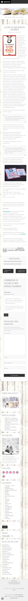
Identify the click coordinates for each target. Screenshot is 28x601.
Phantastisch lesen (7, 567)
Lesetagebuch (8, 506)
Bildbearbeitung (9, 488)
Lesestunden (5, 558)
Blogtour (7, 491)
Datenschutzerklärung (14, 582)
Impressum (14, 580)
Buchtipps (7, 494)
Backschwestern (6, 546)
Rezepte (7, 511)
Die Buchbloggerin (7, 549)
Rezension (7, 509)
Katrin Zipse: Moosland (11, 430)
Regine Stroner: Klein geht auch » (21, 271)
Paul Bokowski (6, 211)
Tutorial (7, 514)
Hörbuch (7, 499)
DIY (6, 497)
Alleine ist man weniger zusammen (13, 249)
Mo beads (4, 566)
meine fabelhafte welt (7, 563)
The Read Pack (6, 569)
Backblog (23, 234)
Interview (7, 500)
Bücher (5, 249)
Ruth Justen (5, 571)
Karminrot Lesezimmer (8, 554)
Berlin (16, 250)
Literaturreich (5, 559)
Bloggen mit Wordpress (11, 490)
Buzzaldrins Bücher (7, 548)
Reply (6, 315)
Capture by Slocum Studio (17, 597)
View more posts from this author (12, 264)
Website (6, 368)
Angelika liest (5, 545)
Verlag (6, 517)
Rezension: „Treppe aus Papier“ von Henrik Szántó (11, 418)
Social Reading (8, 512)
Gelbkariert (5, 551)
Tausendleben (5, 572)
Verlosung (7, 518)
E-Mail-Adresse (8, 363)
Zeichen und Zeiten (7, 574)
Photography (8, 508)
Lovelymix (4, 561)
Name (6, 357)
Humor (5, 251)
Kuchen (7, 505)
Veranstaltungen (9, 515)
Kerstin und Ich (6, 556)
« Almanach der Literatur (7, 271)
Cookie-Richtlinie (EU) (14, 583)
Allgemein (20, 248)
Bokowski (22, 250)
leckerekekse (7, 292)
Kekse (6, 502)
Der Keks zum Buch (10, 496)
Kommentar (7, 333)
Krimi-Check (8, 503)
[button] (2, 598)
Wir (11, 458)
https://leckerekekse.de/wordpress (13, 261)
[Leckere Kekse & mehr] (14, 14)
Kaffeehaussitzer (6, 553)
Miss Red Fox (5, 564)
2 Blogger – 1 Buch (9, 485)
